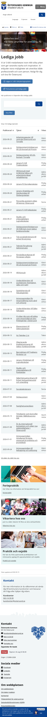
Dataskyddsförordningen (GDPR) (13, 702)
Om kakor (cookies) (8, 692)
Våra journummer (10, 640)
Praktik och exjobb (15, 551)
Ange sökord (7, 15)
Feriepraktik (7, 493)
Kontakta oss (8, 643)
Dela (21, 27)
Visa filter (9, 113)
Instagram (25, 677)
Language (15, 19)
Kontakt (33, 19)
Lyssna (6, 27)
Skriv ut (14, 27)
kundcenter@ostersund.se (14, 601)
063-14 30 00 (8, 598)
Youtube (24, 674)
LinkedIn (24, 671)
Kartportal (5, 696)
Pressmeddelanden (8, 706)
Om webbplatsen (7, 689)
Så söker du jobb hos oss (10, 458)
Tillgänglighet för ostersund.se (12, 699)
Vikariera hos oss (14, 518)
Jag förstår (40, 709)
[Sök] (38, 104)
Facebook (25, 667)
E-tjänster (25, 19)
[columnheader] (8, 130)
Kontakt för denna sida (39, 27)
